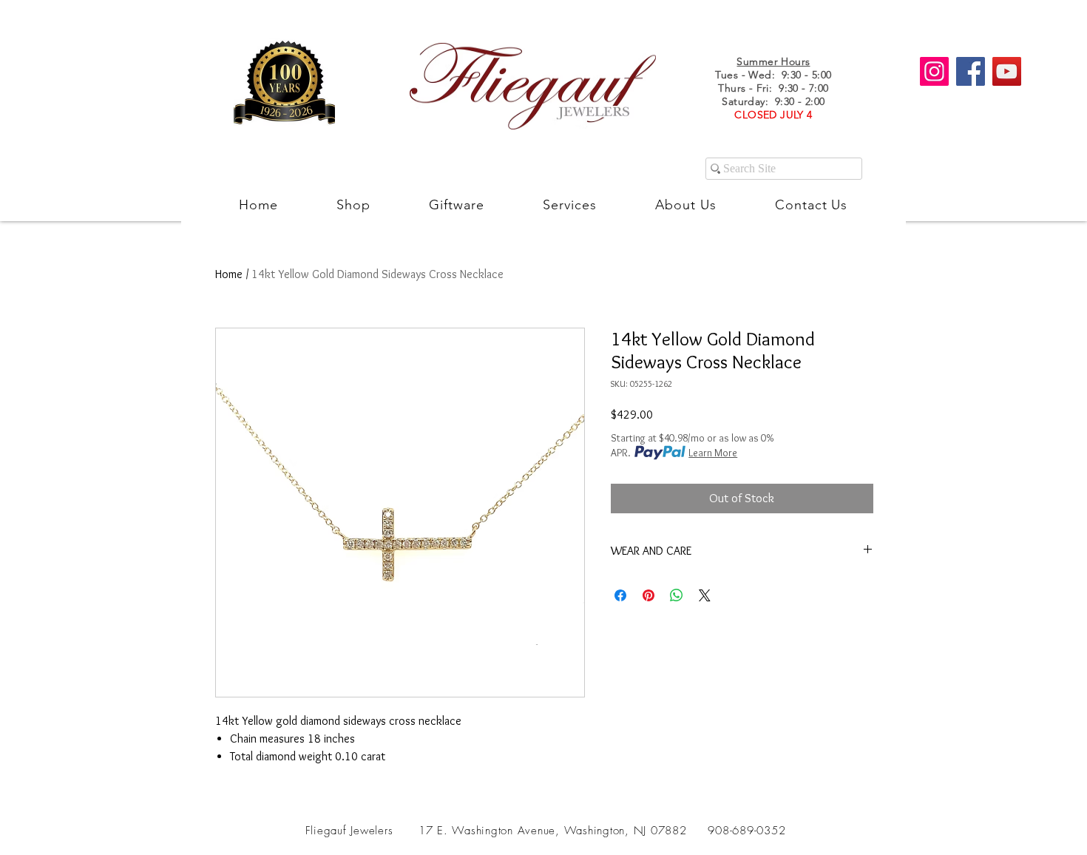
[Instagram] (934, 71)
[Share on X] (705, 595)
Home (229, 274)
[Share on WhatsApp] (676, 595)
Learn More (712, 452)
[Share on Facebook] (620, 595)
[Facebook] (970, 71)
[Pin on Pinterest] (648, 595)
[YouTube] (1006, 71)
